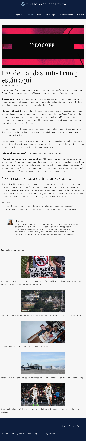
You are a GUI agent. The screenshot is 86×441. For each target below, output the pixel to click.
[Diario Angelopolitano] (43, 4)
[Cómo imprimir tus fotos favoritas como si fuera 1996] (43, 342)
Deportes (18, 14)
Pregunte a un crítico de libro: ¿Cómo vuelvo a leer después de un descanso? (39, 206)
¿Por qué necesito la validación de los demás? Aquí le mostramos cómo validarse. (41, 209)
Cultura (8, 14)
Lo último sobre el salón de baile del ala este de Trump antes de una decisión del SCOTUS (41, 315)
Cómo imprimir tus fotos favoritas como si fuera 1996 (24, 346)
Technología (50, 14)
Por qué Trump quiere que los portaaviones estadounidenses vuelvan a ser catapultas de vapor (43, 378)
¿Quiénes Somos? (68, 426)
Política (30, 14)
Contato (80, 14)
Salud (39, 14)
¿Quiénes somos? (66, 14)
